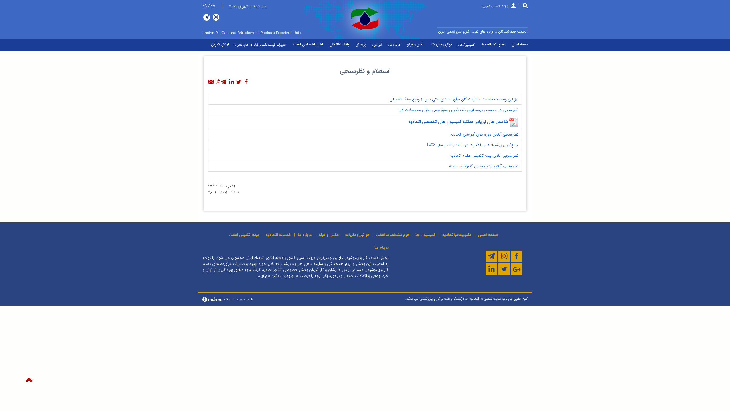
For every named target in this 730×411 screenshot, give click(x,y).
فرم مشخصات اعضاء (392, 235)
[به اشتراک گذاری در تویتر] (238, 82)
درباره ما (305, 235)
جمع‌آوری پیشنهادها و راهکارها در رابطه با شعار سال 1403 (472, 145)
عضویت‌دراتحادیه (456, 235)
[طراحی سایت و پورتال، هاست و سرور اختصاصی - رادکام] (212, 299)
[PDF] (217, 82)
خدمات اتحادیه (278, 235)
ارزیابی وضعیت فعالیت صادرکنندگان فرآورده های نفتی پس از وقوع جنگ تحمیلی (454, 99)
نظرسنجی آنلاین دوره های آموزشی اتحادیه (484, 134)
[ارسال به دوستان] (211, 82)
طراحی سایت (244, 299)
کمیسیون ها (425, 235)
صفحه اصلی (488, 235)
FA (212, 6)
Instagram (216, 17)
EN (205, 6)
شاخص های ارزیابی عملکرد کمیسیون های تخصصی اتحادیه (458, 122)
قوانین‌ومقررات (357, 235)
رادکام (228, 299)
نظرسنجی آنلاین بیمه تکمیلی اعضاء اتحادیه (484, 155)
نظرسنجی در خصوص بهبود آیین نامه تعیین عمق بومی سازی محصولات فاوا (459, 110)
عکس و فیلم (328, 235)
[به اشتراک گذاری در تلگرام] (223, 82)
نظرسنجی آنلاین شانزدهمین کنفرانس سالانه (484, 166)
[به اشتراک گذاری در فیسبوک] (246, 82)
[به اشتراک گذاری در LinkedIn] (231, 82)
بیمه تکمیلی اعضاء (244, 235)
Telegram (206, 17)
